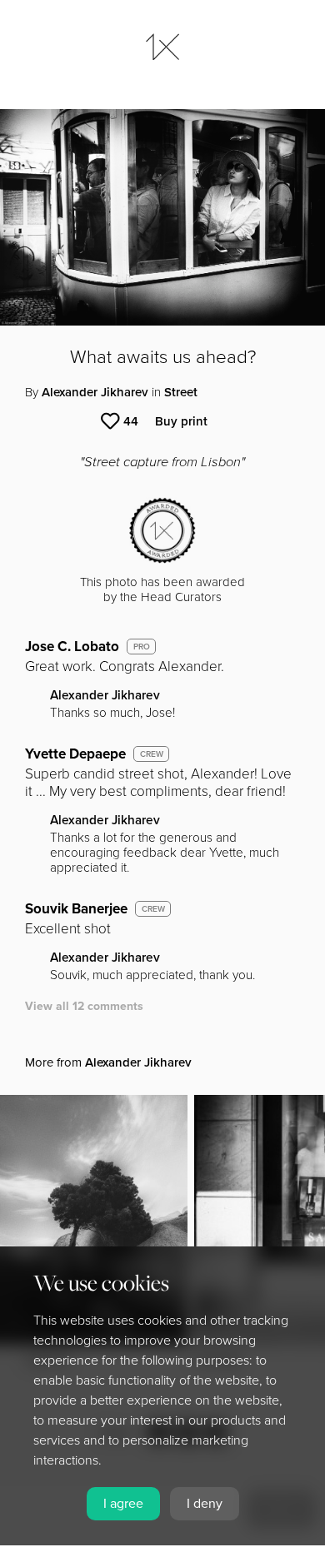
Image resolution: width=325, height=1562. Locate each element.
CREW (151, 754)
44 (130, 421)
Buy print (181, 421)
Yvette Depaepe (75, 754)
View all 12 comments (84, 1006)
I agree (123, 1503)
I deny (204, 1503)
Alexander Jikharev (95, 392)
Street (181, 392)
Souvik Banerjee (76, 909)
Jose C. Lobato (72, 646)
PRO (141, 647)
